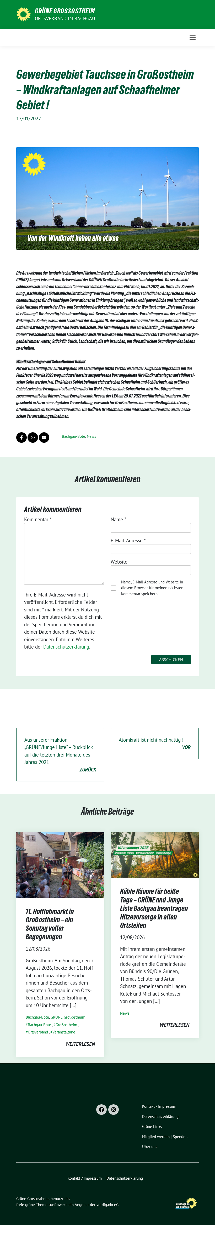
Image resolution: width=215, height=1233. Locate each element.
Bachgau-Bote (73, 436)
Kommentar (37, 519)
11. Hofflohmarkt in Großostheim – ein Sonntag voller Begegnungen (50, 924)
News (91, 436)
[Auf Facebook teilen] (21, 437)
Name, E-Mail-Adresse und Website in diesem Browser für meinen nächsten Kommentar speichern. (152, 587)
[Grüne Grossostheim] (23, 14)
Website (119, 562)
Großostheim (66, 1024)
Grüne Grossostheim (65, 11)
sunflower (57, 1204)
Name (118, 519)
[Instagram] (113, 1109)
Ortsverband (38, 1032)
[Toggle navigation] (192, 37)
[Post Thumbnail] (60, 864)
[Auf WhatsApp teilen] (33, 437)
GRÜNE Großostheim (68, 1017)
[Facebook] (101, 1109)
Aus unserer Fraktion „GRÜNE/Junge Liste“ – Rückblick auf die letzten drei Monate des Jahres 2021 (60, 755)
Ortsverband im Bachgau (65, 18)
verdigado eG (107, 1204)
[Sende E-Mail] (44, 437)
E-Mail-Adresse (128, 540)
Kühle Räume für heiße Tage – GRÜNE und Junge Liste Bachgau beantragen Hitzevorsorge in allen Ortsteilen (154, 908)
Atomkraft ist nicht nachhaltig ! (155, 744)
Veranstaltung (63, 1032)
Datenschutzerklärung (66, 647)
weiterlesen (80, 1044)
